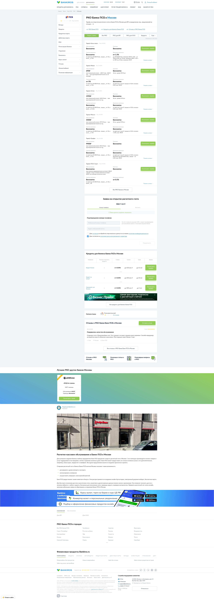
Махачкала (137, 534)
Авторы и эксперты (77, 575)
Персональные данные (79, 577)
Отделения (62, 51)
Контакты (89, 577)
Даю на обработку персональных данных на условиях (118, 233)
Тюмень (110, 531)
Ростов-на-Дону (88, 531)
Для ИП (59, 515)
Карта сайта (97, 577)
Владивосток (138, 531)
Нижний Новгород (62, 540)
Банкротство (148, 7)
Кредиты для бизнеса (65, 7)
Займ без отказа (113, 560)
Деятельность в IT (107, 577)
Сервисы (84, 7)
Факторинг (105, 7)
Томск (136, 537)
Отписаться (104, 575)
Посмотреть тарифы (148, 48)
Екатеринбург (61, 534)
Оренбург (137, 540)
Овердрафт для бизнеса (90, 288)
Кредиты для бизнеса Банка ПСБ (113, 29)
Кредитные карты (64, 33)
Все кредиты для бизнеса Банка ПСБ (121, 304)
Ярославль (137, 528)
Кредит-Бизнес (90, 267)
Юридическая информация (64, 577)
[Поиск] (142, 2)
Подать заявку (91, 35)
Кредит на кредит (89, 278)
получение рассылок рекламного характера (113, 236)
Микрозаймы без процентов (65, 560)
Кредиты (144, 35)
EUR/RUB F (118, 2)
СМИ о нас (67, 575)
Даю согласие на (94, 236)
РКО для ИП (117, 35)
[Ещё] (107, 543)
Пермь (85, 540)
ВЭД (139, 7)
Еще (153, 35)
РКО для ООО (130, 35)
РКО (77, 7)
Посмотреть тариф (69, 398)
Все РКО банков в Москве (121, 189)
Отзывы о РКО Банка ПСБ (137, 29)
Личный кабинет (64, 68)
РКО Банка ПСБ (93, 29)
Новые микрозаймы (89, 560)
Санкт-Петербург (62, 531)
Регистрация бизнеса (119, 7)
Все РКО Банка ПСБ (63, 528)
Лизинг (133, 7)
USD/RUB (106, 2)
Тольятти (111, 534)
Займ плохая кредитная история (144, 560)
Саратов (110, 528)
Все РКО (104, 35)
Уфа (84, 534)
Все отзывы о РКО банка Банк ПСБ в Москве (121, 348)
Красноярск (86, 537)
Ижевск (110, 537)
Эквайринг (94, 7)
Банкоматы (62, 55)
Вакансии (86, 575)
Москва (138, 2)
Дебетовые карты (64, 38)
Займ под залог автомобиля (65, 563)
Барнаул (110, 540)
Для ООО (86, 515)
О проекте (59, 575)
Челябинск (86, 528)
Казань (59, 537)
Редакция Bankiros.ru (68, 407)
